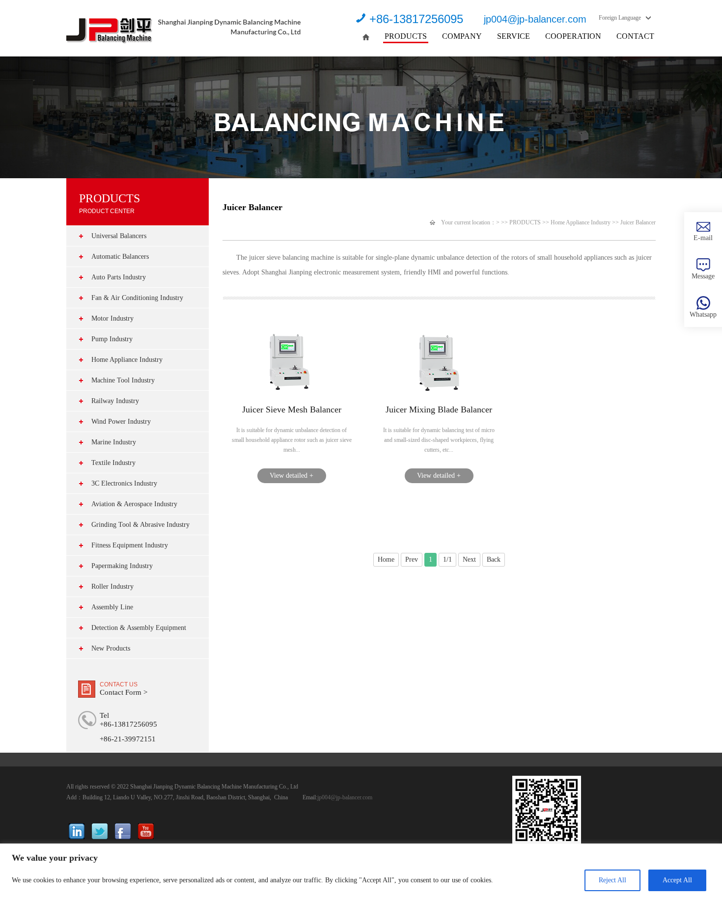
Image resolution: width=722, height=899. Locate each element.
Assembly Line (112, 607)
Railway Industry (115, 401)
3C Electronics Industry (124, 483)
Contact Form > (123, 692)
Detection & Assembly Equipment (138, 627)
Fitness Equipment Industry (129, 545)
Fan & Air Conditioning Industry (137, 297)
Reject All (612, 880)
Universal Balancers (118, 236)
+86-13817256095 (416, 19)
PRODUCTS (406, 36)
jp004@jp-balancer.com (535, 19)
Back (493, 559)
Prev (411, 559)
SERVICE (513, 36)
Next (469, 559)
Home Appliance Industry (127, 359)
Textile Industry (113, 462)
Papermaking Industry (122, 566)
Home (386, 559)
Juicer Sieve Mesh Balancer (291, 409)
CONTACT (635, 36)
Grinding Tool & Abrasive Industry (140, 524)
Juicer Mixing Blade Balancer (439, 409)
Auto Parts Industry (118, 277)
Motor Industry (112, 318)
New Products (110, 648)
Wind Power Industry (121, 421)
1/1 (447, 559)
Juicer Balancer (638, 222)
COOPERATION (573, 36)
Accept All (677, 880)
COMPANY (462, 36)
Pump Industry (112, 339)
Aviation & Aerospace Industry (134, 504)
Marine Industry (113, 442)
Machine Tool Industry (123, 380)
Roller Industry (112, 586)
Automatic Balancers (120, 256)
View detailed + (291, 475)
